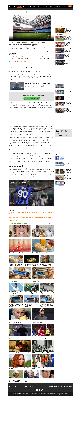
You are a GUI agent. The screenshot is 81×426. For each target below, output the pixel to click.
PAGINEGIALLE (28, 393)
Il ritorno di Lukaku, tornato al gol (18, 61)
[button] (72, 9)
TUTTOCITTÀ (48, 393)
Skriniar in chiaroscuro (15, 63)
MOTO (46, 6)
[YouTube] (39, 390)
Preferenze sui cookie (32, 394)
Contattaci (57, 386)
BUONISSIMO (62, 393)
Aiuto (36, 394)
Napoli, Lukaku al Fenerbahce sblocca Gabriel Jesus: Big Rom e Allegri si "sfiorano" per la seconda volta (30, 217)
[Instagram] (44, 390)
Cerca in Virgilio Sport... (28, 386)
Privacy (23, 394)
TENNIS (51, 6)
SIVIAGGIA (54, 393)
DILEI (51, 393)
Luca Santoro (13, 53)
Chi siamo (16, 394)
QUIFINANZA (58, 393)
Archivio (70, 386)
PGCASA (39, 393)
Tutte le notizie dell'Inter (14, 220)
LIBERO (21, 393)
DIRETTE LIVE (36, 6)
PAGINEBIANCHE (43, 393)
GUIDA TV (58, 6)
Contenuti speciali (51, 386)
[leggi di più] (53, 54)
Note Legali (19, 394)
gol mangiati (15, 104)
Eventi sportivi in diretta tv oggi (62, 135)
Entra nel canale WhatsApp (32, 98)
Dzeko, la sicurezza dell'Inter (17, 65)
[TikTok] (42, 390)
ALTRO (63, 6)
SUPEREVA (66, 393)
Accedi (70, 6)
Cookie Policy (27, 394)
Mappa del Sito (62, 386)
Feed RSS (67, 386)
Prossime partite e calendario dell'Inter (17, 219)
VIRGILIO (24, 393)
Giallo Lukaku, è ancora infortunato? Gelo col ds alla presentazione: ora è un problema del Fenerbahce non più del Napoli (31, 215)
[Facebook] (37, 390)
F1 (41, 6)
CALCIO (19, 6)
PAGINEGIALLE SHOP (34, 393)
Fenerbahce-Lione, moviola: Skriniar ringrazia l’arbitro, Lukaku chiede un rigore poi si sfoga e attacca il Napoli (30, 213)
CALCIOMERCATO (27, 6)
